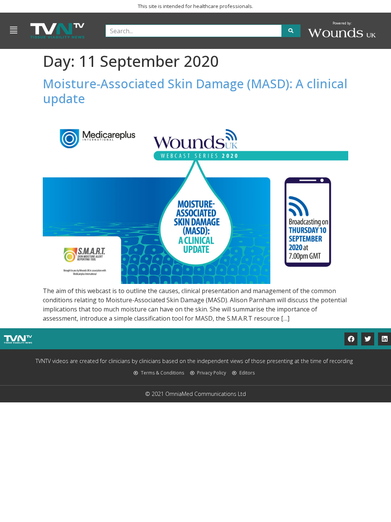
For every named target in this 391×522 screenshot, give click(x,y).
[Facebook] (350, 338)
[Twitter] (367, 338)
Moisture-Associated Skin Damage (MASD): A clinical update (195, 90)
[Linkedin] (384, 338)
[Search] (291, 31)
